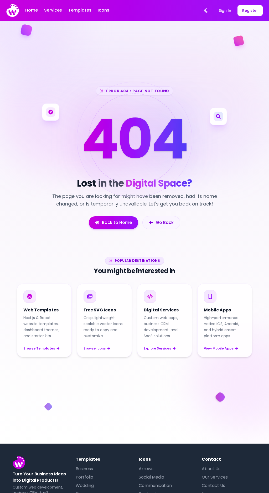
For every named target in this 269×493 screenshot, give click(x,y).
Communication (155, 485)
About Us (211, 469)
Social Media (151, 477)
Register (250, 10)
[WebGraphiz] (12, 10)
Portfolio (84, 477)
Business (84, 469)
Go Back (165, 222)
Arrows (146, 469)
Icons (103, 10)
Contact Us (213, 485)
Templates (79, 10)
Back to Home (117, 222)
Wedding (85, 485)
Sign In (225, 10)
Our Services (215, 477)
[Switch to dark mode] (206, 10)
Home (31, 10)
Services (53, 10)
